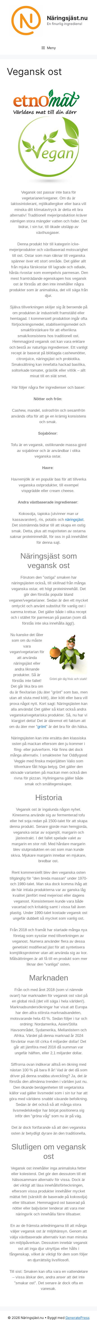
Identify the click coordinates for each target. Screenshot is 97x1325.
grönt (41, 727)
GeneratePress (77, 1318)
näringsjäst (74, 519)
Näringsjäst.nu (67, 18)
